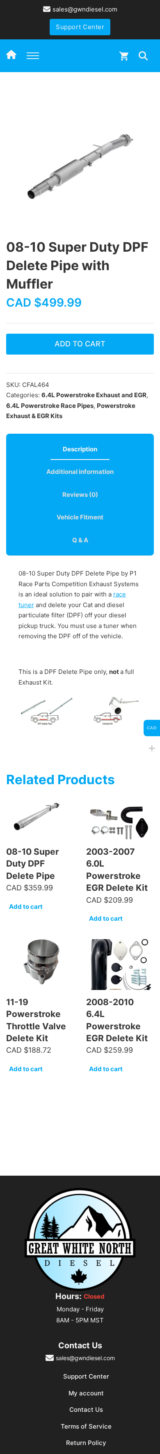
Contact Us (86, 1409)
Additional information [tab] (80, 472)
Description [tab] (80, 449)
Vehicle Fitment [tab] (80, 517)
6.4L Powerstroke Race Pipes (50, 406)
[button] (143, 102)
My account (86, 1393)
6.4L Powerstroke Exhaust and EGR (93, 395)
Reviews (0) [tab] (80, 494)
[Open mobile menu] (33, 55)
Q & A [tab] (80, 540)
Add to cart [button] (26, 906)
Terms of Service (86, 1426)
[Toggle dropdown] (143, 55)
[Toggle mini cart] (123, 55)
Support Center (80, 27)
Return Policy (86, 1443)
